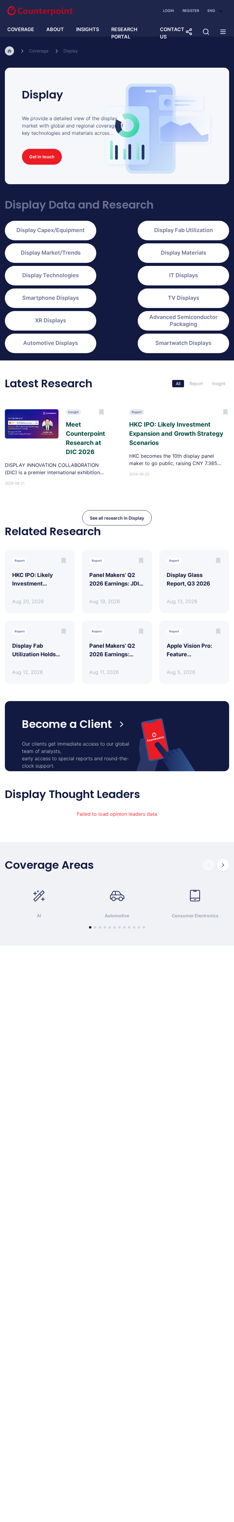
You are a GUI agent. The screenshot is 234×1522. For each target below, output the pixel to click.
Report (196, 383)
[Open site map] (223, 31)
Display (70, 50)
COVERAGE (20, 29)
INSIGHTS (87, 29)
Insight (218, 383)
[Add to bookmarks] (63, 561)
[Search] (206, 31)
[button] (215, 10)
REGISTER (191, 11)
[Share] (189, 31)
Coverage (38, 50)
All (178, 383)
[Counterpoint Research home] (40, 11)
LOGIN (168, 11)
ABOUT (55, 29)
